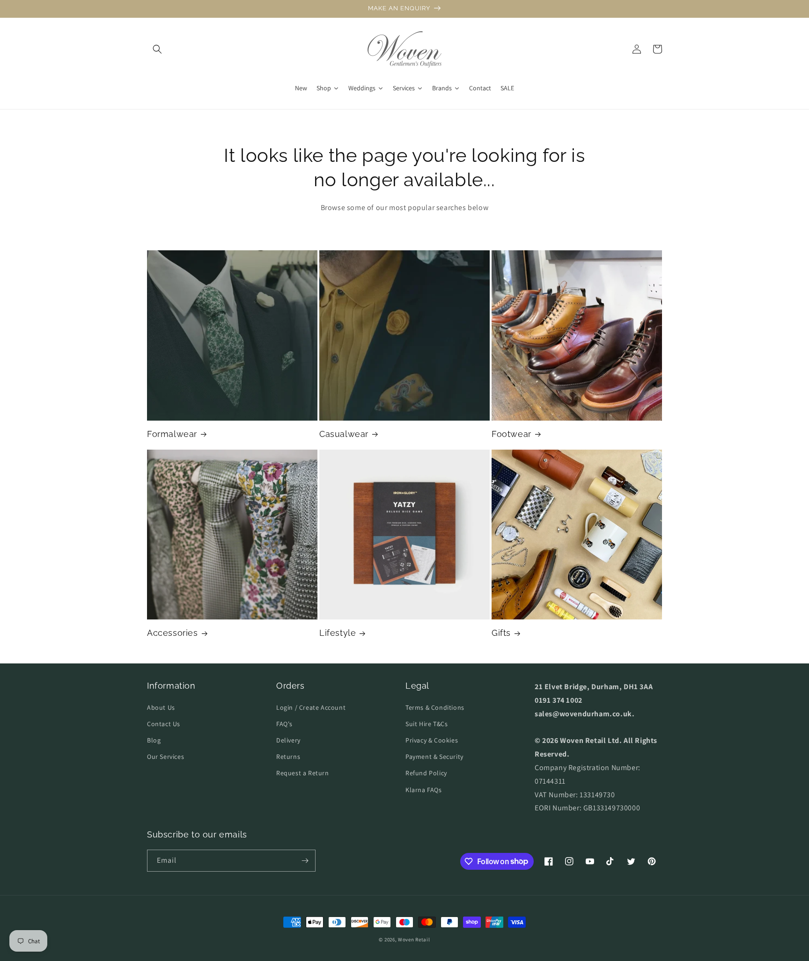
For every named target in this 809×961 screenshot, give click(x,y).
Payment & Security (434, 756)
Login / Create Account (311, 707)
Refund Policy (426, 773)
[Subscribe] (304, 861)
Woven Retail (414, 939)
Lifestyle (337, 633)
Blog (154, 740)
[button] (157, 49)
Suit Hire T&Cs (426, 724)
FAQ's (284, 724)
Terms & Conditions (434, 707)
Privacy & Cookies (431, 740)
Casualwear (343, 434)
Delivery (288, 740)
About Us (161, 707)
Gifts (501, 633)
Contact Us (163, 724)
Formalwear (172, 434)
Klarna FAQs (423, 790)
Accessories (172, 633)
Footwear (511, 434)
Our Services (165, 756)
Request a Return (302, 773)
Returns (288, 756)
